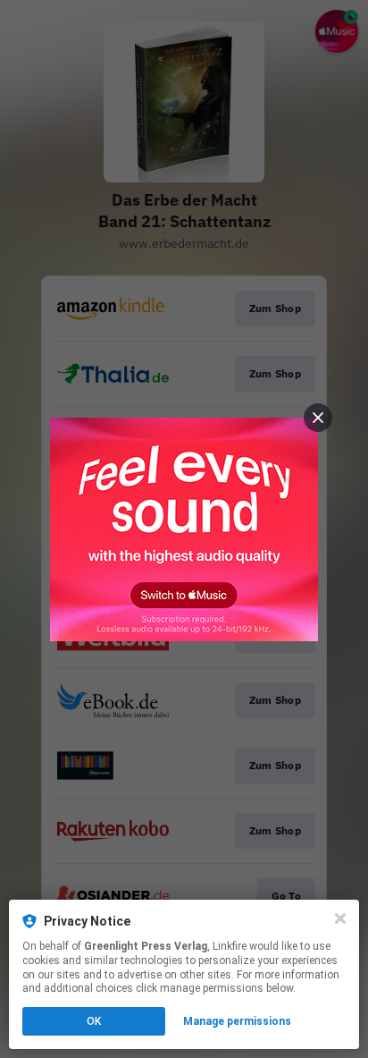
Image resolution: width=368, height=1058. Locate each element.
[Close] (340, 918)
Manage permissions (237, 1021)
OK (94, 1021)
